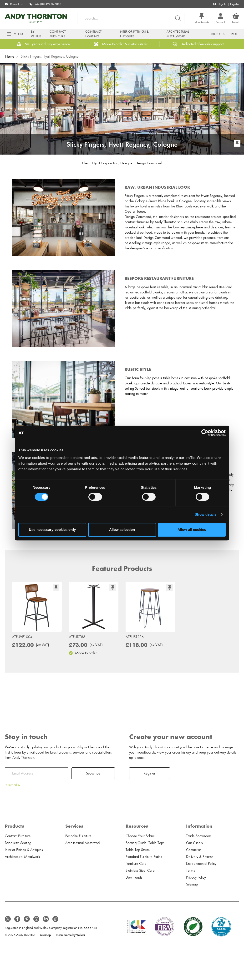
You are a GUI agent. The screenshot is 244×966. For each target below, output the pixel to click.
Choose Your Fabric (140, 836)
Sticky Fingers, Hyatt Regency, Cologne (50, 56)
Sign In (222, 4)
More (234, 34)
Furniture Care (136, 863)
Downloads (134, 877)
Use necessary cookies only (52, 530)
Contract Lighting (93, 34)
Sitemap (192, 884)
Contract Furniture (58, 34)
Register (234, 4)
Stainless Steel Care (140, 870)
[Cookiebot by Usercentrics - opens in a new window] (205, 432)
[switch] (95, 497)
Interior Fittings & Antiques (134, 34)
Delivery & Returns (199, 857)
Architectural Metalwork (178, 34)
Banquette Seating (18, 843)
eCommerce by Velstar (70, 935)
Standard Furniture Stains (144, 857)
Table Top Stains (138, 850)
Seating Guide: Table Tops (145, 843)
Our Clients (194, 843)
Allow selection (122, 530)
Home (9, 56)
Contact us (193, 850)
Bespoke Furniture (78, 836)
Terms (190, 870)
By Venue (36, 34)
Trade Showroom (199, 836)
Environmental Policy (201, 863)
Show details (205, 514)
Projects (217, 34)
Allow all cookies (192, 530)
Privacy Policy (12, 784)
